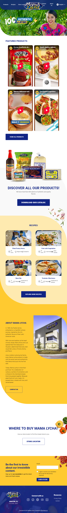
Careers (58, 501)
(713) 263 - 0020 (13, 503)
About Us (51, 4)
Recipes (13, 4)
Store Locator (22, 4)
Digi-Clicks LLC (44, 510)
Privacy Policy (57, 498)
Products (5, 4)
